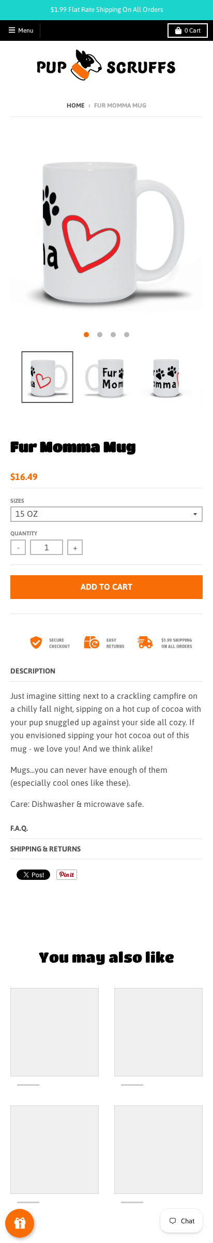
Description (32, 671)
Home (76, 105)
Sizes (17, 501)
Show (19, 1223)
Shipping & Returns (45, 849)
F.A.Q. (19, 828)
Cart (193, 30)
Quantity (23, 533)
